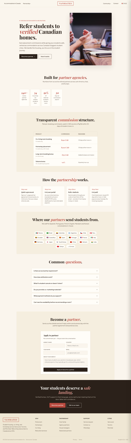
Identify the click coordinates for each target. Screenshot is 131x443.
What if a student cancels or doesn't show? (65, 283)
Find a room (38, 422)
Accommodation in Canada (12, 3)
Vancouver (111, 422)
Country (69, 342)
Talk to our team (74, 405)
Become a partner (27, 56)
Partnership (27, 3)
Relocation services (41, 430)
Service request (88, 422)
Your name (46, 349)
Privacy (75, 439)
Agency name (47, 342)
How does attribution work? (65, 277)
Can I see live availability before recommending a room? (65, 302)
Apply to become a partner (65, 369)
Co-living (38, 428)
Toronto (110, 425)
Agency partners (64, 425)
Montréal (110, 428)
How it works (45, 56)
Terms (80, 439)
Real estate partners (65, 430)
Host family (62, 422)
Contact (115, 3)
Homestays (38, 425)
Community (107, 3)
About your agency (49, 356)
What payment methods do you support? (65, 296)
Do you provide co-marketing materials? (65, 290)
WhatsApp (87, 428)
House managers (64, 428)
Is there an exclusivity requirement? (65, 271)
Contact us (87, 425)
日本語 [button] (125, 3)
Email (67, 349)
